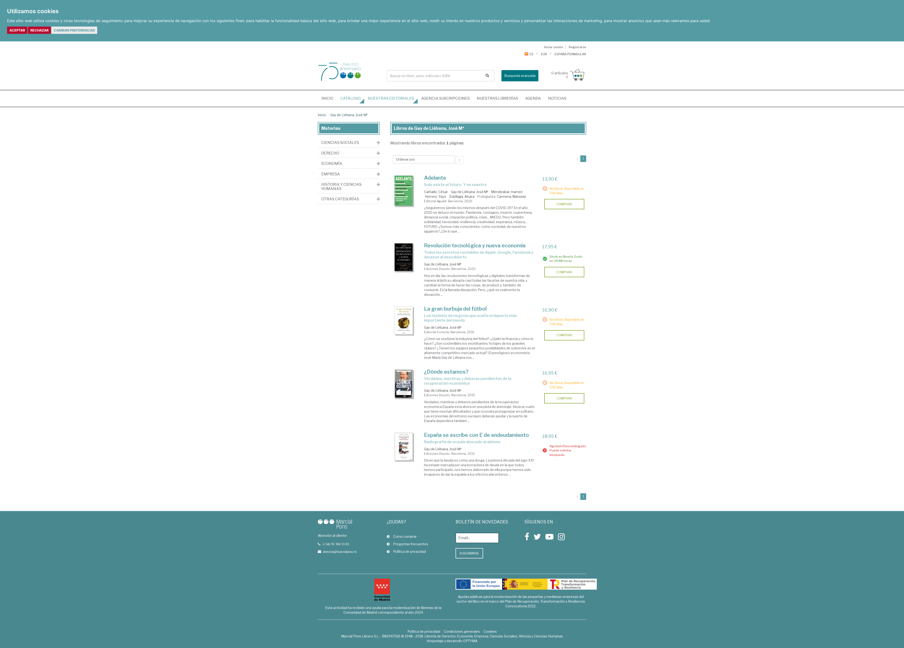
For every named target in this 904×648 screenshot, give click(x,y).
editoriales (391, 98)
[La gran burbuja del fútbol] (403, 320)
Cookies (490, 631)
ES (531, 54)
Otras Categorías (340, 199)
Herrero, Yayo (435, 196)
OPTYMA (470, 641)
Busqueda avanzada (520, 76)
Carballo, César (436, 192)
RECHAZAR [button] (39, 30)
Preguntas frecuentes (410, 544)
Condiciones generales (462, 631)
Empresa (330, 174)
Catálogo (350, 98)
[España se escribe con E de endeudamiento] (403, 447)
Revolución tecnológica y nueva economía (474, 245)
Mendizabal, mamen (507, 192)
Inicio (329, 98)
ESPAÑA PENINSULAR (570, 54)
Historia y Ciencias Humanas (341, 186)
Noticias (557, 98)
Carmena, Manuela (511, 196)
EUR (544, 54)
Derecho (330, 153)
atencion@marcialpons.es (339, 551)
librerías (497, 98)
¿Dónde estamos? (446, 372)
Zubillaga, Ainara (461, 196)
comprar (564, 204)
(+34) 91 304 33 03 (336, 544)
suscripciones (445, 98)
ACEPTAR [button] (17, 30)
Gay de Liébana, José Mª (349, 115)
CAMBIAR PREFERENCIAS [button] (74, 30)
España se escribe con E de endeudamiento (476, 435)
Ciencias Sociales (340, 143)
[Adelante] (403, 190)
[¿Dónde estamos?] (403, 383)
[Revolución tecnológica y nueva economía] (403, 257)
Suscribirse (469, 553)
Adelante (435, 178)
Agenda (533, 98)
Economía (331, 164)
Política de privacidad (409, 551)
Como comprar (405, 536)
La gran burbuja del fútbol (455, 309)
